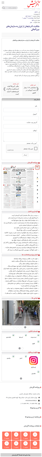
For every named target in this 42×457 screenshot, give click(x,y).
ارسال (25, 155)
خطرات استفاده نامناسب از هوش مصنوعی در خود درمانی (22, 288)
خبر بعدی (16, 84)
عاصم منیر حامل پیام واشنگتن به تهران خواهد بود (24, 240)
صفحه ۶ (25, 447)
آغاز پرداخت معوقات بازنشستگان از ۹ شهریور (25, 237)
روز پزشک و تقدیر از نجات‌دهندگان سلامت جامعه (24, 261)
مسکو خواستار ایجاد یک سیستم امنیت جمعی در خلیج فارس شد (20, 223)
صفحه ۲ (25, 438)
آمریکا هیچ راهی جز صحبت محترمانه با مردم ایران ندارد (22, 218)
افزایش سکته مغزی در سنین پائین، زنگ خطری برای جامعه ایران (20, 268)
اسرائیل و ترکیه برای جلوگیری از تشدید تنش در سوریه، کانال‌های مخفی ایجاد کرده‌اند (20, 232)
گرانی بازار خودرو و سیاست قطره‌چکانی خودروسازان (23, 273)
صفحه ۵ (35, 447)
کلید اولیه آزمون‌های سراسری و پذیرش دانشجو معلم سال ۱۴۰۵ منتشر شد (20, 247)
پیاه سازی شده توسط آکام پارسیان (21, 455)
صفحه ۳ (16, 438)
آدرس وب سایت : (31, 122)
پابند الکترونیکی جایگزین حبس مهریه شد (26, 245)
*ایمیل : (34, 114)
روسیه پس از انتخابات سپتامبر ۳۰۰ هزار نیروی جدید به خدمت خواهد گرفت (20, 235)
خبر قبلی (33, 85)
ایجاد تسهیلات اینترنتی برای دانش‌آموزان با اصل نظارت (23, 271)
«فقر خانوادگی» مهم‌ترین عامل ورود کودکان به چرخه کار (22, 250)
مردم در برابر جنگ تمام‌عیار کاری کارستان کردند (24, 215)
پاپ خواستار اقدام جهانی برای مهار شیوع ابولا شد (24, 220)
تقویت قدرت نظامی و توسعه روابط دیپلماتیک (25, 258)
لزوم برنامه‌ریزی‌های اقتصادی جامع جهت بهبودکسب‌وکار (22, 266)
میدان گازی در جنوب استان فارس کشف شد (25, 227)
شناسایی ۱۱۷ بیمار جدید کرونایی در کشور (30, 90)
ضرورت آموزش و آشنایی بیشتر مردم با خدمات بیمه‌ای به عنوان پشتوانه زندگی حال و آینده (20, 278)
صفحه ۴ (6, 438)
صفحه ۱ (35, 438)
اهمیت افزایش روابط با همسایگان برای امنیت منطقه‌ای (22, 290)
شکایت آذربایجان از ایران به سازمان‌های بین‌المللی (22, 28)
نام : (35, 106)
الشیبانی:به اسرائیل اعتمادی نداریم (28, 225)
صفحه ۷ (16, 447)
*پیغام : (34, 130)
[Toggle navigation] (3, 2)
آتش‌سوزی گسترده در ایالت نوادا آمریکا (27, 230)
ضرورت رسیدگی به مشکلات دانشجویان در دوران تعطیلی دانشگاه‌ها (20, 276)
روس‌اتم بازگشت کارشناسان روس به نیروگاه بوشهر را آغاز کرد (20, 242)
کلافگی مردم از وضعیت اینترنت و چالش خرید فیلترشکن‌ (22, 283)
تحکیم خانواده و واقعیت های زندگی (28, 263)
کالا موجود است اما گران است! (29, 286)
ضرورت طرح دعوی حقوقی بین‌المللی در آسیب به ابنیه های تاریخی (20, 293)
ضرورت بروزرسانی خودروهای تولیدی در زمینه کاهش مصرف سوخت (20, 281)
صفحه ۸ (6, 447)
